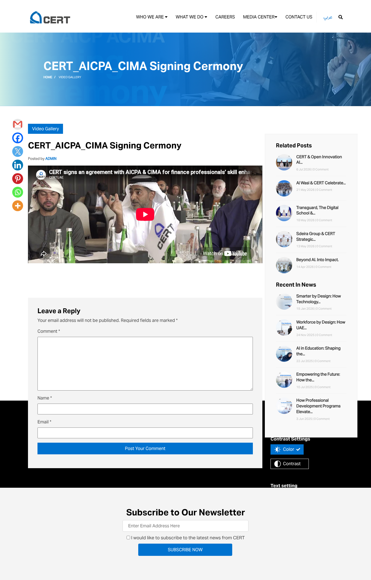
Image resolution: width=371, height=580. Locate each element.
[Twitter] (17, 151)
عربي (327, 17)
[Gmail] (17, 124)
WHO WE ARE (150, 17)
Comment (48, 331)
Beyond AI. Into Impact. (317, 259)
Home (47, 77)
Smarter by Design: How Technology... (318, 298)
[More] (17, 205)
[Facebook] (17, 137)
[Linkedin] (17, 165)
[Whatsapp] (17, 192)
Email (44, 422)
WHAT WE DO (190, 17)
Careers (225, 17)
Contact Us (298, 17)
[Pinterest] (17, 178)
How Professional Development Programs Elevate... (318, 406)
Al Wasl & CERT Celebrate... (321, 182)
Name (44, 398)
